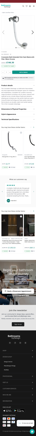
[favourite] (27, 6)
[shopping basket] (30, 6)
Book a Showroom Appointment (19, 291)
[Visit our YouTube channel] (20, 343)
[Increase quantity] (9, 72)
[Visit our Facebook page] (15, 343)
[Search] (23, 6)
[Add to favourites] (10, 54)
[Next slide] (33, 191)
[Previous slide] (2, 191)
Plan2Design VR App (9, 366)
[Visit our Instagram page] (10, 343)
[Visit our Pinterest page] (25, 343)
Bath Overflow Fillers (8, 12)
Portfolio (6, 370)
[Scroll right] (34, 127)
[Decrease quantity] (2, 72)
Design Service (8, 361)
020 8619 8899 (24, 296)
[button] (33, 32)
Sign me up (18, 324)
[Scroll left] (31, 127)
